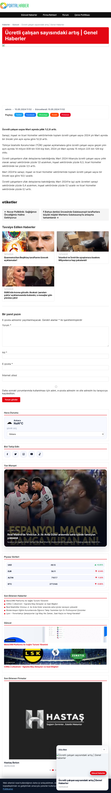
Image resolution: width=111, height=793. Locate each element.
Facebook (30, 115)
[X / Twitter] (15, 454)
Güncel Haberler (29, 15)
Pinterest (65, 115)
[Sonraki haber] (102, 474)
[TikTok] (39, 454)
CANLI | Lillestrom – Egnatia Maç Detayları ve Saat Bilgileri (32, 604)
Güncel (15, 24)
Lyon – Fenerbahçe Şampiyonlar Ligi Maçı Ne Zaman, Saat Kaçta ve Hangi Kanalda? (43, 613)
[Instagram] (23, 454)
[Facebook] (7, 454)
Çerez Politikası (82, 15)
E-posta (7, 363)
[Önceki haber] (96, 474)
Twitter (19, 115)
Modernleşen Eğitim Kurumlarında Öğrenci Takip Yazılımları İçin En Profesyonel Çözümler (46, 610)
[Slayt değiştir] (50, 770)
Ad (4, 352)
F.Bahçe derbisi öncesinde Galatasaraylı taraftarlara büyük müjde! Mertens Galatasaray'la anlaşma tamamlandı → (71, 214)
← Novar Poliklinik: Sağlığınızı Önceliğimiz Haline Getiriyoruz (20, 214)
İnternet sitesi (9, 375)
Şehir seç (12, 428)
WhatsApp (43, 115)
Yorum (6, 325)
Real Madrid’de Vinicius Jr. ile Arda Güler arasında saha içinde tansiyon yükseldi (41, 607)
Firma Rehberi (50, 15)
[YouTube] (31, 454)
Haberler (6, 24)
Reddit (54, 115)
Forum (65, 15)
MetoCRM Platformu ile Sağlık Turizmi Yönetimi (27, 600)
